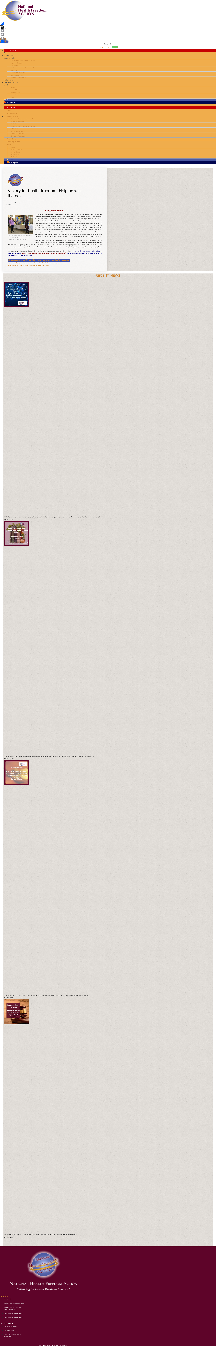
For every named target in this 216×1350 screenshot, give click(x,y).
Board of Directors (16, 90)
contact (4, 1296)
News (9, 204)
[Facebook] (2, 23)
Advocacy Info (9, 55)
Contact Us (14, 97)
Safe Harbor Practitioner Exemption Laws (23, 60)
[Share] (2, 42)
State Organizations (11, 82)
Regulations (14, 65)
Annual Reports (15, 95)
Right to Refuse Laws (17, 63)
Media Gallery (9, 80)
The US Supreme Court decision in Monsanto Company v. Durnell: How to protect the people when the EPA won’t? (41, 1234)
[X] (2, 27)
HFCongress (10, 103)
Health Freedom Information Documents (22, 68)
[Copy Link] (2, 34)
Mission (13, 87)
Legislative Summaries (17, 75)
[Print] (2, 38)
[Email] (2, 31)
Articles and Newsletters (18, 73)
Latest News (14, 70)
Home (6, 53)
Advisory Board (15, 92)
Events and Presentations (18, 78)
